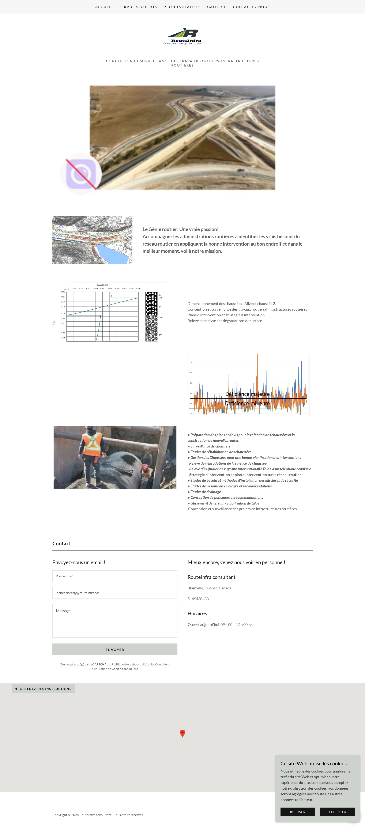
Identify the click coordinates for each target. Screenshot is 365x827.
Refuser (298, 812)
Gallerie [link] (216, 7)
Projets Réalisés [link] (182, 7)
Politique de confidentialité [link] (129, 664)
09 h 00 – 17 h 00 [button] (234, 624)
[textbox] (114, 576)
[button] (249, 625)
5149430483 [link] (198, 598)
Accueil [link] (104, 7)
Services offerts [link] (138, 7)
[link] (182, 37)
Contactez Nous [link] (251, 7)
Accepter (337, 812)
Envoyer (114, 649)
